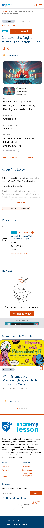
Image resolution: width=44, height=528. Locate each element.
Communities (27, 470)
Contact (5, 476)
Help (3, 473)
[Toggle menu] (40, 5)
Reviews (22, 157)
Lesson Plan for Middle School (16, 208)
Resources (13, 157)
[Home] (7, 5)
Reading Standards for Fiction (20, 109)
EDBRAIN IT (25, 232)
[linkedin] (10, 498)
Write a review (9, 25)
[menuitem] (8, 91)
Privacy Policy (23, 524)
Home (4, 12)
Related (30, 157)
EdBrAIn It (22, 31)
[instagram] (7, 498)
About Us (5, 467)
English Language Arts (16, 101)
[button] (17, 408)
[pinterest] (14, 498)
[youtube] (18, 498)
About (5, 157)
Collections (26, 467)
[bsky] (25, 498)
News (24, 479)
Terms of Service (12, 524)
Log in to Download (18, 253)
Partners (5, 470)
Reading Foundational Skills (18, 105)
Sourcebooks (12, 55)
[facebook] (3, 498)
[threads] (21, 498)
